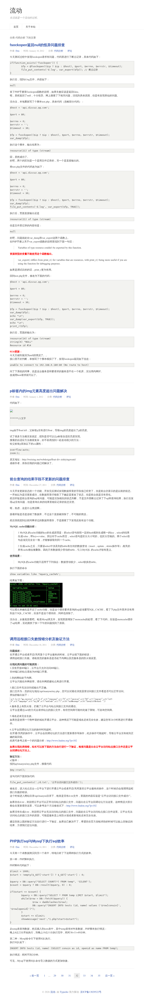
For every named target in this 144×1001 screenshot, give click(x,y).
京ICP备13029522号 (90, 991)
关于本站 (30, 26)
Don (17, 50)
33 (84, 975)
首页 (16, 26)
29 (55, 975)
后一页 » (109, 975)
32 (77, 975)
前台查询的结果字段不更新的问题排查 (40, 478)
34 (91, 975)
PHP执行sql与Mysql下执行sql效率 (37, 841)
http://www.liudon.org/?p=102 (62, 740)
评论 (69, 50)
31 (69, 975)
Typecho (64, 991)
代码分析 (58, 50)
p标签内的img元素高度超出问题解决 (38, 390)
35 (99, 975)
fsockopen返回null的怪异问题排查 (37, 44)
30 (62, 975)
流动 (16, 10)
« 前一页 (34, 975)
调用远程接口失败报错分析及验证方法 (40, 638)
